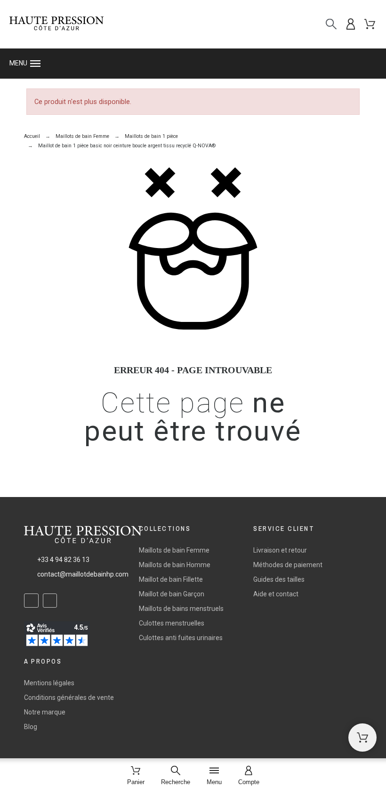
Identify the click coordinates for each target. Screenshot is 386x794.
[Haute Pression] (56, 24)
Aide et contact (275, 594)
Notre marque (44, 712)
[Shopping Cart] (362, 737)
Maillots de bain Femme (174, 550)
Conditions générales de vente (69, 697)
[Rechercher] (331, 24)
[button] (193, 64)
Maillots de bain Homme (174, 565)
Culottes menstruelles (171, 623)
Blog (30, 726)
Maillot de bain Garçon (171, 594)
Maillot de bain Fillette (171, 579)
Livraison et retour (280, 550)
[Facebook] (31, 600)
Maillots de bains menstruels (181, 608)
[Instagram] (50, 600)
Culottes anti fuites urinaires (181, 638)
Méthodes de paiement (287, 565)
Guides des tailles (279, 579)
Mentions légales (49, 683)
